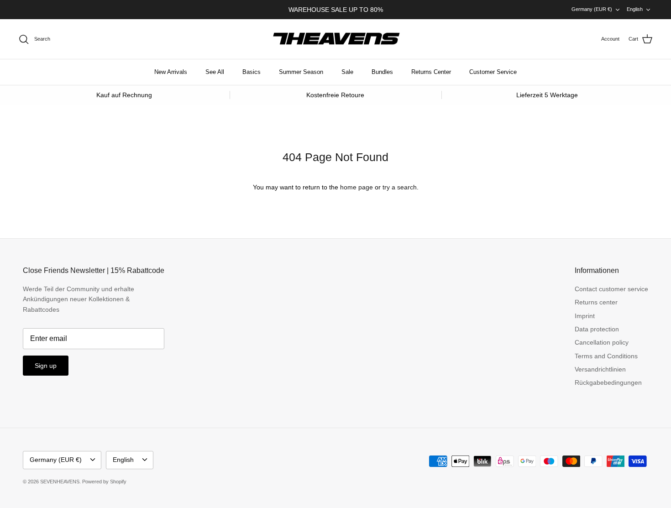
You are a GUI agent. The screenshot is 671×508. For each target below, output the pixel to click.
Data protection (597, 329)
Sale (347, 71)
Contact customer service (611, 289)
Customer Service (493, 71)
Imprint (585, 315)
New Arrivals (170, 71)
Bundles (382, 71)
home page (356, 187)
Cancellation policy (602, 342)
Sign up (46, 365)
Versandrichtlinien (600, 369)
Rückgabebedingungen (608, 382)
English (635, 9)
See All (214, 71)
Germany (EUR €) (591, 9)
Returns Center (431, 71)
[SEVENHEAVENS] (335, 39)
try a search (400, 187)
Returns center (596, 302)
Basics (251, 71)
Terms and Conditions (606, 356)
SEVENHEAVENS (59, 481)
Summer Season (301, 71)
